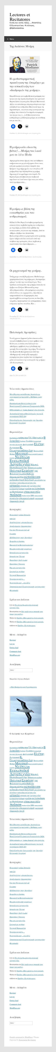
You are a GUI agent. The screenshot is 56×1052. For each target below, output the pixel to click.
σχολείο (14, 498)
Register (13, 640)
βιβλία (30, 473)
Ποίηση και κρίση (35, 467)
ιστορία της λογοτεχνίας (30, 485)
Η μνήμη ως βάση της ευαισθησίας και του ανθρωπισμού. (22, 212)
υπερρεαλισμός (27, 498)
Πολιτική (15, 470)
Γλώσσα (29, 441)
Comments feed (15, 651)
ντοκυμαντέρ (32, 491)
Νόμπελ (34, 464)
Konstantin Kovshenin (27, 1040)
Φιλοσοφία (14, 590)
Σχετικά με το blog (17, 571)
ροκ (32, 495)
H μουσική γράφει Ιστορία (20, 515)
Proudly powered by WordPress (21, 1037)
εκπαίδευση (32, 476)
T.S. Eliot (32, 437)
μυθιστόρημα (16, 491)
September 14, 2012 (16, 257)
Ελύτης (39, 444)
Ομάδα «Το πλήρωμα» (26, 625)
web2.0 (40, 437)
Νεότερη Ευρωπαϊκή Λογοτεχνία (20, 460)
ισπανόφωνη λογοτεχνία (26, 483)
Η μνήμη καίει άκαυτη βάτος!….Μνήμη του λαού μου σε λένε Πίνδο (25, 150)
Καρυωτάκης (38, 451)
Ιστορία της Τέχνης (17, 556)
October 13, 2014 (15, 133)
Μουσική (21, 453)
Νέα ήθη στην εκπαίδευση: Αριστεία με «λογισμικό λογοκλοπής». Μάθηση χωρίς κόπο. (26, 397)
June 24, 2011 (14, 375)
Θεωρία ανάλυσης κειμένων (21, 549)
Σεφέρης (28, 470)
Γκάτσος (23, 441)
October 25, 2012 (15, 195)
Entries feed (14, 647)
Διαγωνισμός (28, 444)
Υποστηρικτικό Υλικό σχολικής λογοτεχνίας (27, 586)
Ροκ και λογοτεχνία (17, 567)
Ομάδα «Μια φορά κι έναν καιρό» (30, 618)
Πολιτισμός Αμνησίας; (23, 332)
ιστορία (15, 485)
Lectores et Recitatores (20, 16)
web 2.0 (23, 375)
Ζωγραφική (14, 447)
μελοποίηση (38, 488)
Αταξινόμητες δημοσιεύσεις (21, 526)
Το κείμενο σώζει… (17, 579)
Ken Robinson (14, 438)
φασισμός (39, 498)
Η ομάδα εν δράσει (17, 541)
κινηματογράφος (17, 488)
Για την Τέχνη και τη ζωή (19, 530)
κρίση (28, 488)
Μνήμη (12, 454)
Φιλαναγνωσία (18, 473)
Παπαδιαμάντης (18, 467)
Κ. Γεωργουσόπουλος (21, 448)
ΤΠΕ (36, 471)
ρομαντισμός (38, 495)
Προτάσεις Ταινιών (17, 564)
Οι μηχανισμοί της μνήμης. (26, 270)
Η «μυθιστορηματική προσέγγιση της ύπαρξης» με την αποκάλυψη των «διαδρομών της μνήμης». (27, 84)
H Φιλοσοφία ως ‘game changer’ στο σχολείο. (27, 410)
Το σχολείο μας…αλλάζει (20, 583)
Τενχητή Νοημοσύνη (18, 575)
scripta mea (23, 437)
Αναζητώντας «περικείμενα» (21, 522)
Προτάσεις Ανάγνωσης (33, 257)
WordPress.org (15, 655)
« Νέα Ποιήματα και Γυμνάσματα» (23, 687)
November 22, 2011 (16, 316)
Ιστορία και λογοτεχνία (32, 133)
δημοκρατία (17, 477)
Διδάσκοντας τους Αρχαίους (21, 537)
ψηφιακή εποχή (17, 501)
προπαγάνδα (26, 495)
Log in (12, 644)
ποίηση (15, 494)
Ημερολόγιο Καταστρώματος (21, 545)
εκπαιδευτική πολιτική (22, 479)
